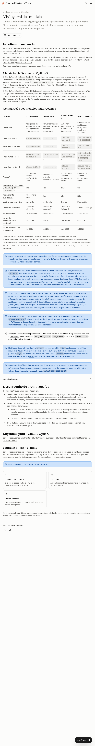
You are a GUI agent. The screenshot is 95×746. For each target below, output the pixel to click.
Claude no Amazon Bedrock (66, 246)
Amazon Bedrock (61, 60)
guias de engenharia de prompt (71, 412)
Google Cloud (8, 62)
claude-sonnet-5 (66, 138)
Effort (31, 356)
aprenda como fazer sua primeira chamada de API (49, 66)
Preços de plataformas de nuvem (66, 307)
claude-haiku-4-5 (84, 146)
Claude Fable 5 (14, 54)
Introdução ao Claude (14, 479)
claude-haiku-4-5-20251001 (84, 138)
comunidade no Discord (32, 516)
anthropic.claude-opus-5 (51, 155)
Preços (11, 236)
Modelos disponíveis (24, 325)
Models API (14, 336)
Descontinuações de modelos (35, 322)
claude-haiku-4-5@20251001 (84, 167)
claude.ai (43, 464)
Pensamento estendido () (13, 187)
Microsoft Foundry (24, 62)
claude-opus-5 (50, 139)
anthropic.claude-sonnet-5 (68, 155)
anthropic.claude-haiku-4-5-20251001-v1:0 (84, 157)
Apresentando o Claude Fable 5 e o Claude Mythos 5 (48, 85)
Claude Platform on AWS (79, 60)
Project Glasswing (10, 85)
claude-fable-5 (33, 139)
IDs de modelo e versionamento (72, 285)
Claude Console (12, 499)
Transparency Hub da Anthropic (81, 242)
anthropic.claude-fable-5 (33, 155)
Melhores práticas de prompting (63, 418)
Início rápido (55, 479)
